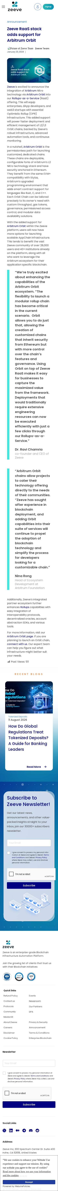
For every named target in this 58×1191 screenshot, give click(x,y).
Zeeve (11, 87)
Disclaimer (9, 1032)
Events (32, 995)
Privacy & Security (38, 1022)
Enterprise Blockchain (40, 1038)
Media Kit (8, 1016)
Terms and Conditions (40, 1076)
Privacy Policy (41, 857)
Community (10, 1011)
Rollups (25, 607)
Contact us (9, 1001)
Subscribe (29, 885)
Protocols (9, 1006)
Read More (35, 767)
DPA (31, 1011)
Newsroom (35, 1001)
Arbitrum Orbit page (20, 636)
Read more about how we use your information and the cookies (27, 1173)
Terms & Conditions (39, 1032)
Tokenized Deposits (17, 716)
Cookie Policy (11, 1038)
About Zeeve (10, 1022)
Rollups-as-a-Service (25, 98)
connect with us (17, 644)
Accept (29, 1182)
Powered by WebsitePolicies (16, 1186)
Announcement (17, 22)
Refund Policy (11, 995)
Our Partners (35, 1006)
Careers (8, 1027)
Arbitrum (31, 90)
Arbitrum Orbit (35, 94)
